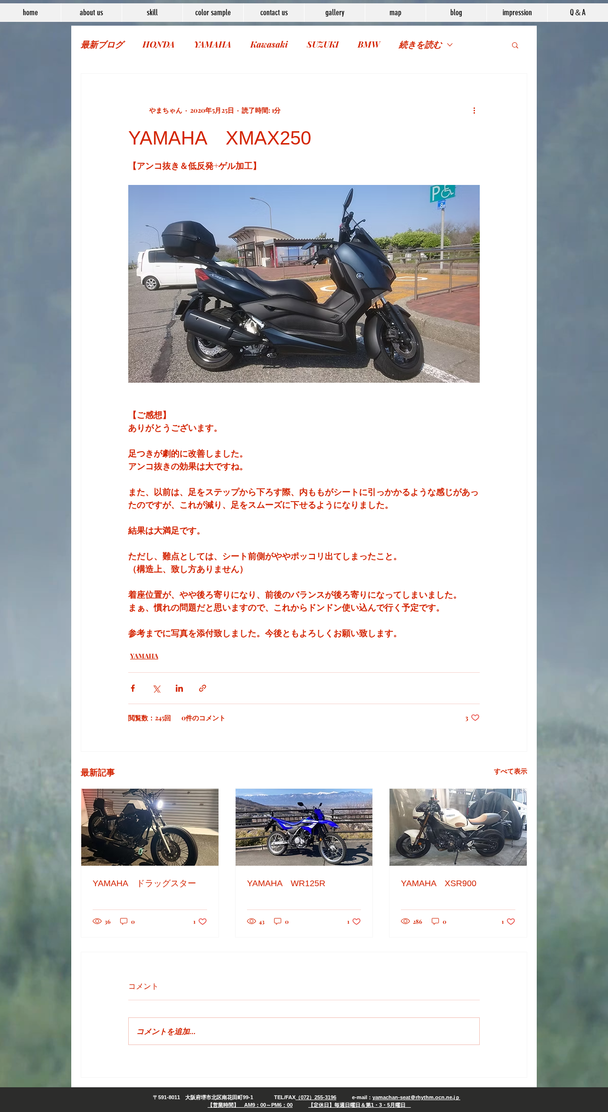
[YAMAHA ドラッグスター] (149, 827)
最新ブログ (102, 44)
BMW (369, 44)
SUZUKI (323, 44)
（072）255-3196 (315, 1097)
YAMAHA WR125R (286, 883)
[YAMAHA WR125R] (304, 827)
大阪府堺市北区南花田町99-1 (219, 1097)
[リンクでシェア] (202, 688)
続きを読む (420, 44)
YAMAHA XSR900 (438, 883)
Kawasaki (269, 44)
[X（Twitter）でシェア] (156, 688)
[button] (515, 44)
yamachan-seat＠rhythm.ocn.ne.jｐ (416, 1097)
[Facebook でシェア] (132, 688)
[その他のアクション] (474, 110)
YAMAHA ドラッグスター (144, 883)
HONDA (158, 44)
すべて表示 (510, 770)
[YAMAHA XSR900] (458, 827)
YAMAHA (212, 44)
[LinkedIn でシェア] (179, 688)
